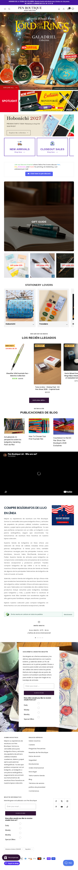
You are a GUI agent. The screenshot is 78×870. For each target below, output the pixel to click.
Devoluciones (34, 764)
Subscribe (39, 693)
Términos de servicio (36, 783)
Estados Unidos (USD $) (13, 849)
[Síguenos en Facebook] (56, 801)
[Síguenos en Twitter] (61, 801)
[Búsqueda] (9, 9)
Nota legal (33, 772)
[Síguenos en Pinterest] (56, 807)
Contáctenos (34, 791)
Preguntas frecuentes (37, 748)
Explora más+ (39, 400)
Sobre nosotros (34, 741)
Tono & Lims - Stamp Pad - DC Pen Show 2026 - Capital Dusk (47, 388)
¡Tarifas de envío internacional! (39, 633)
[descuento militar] (63, 515)
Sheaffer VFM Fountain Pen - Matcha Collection (17, 374)
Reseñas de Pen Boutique (38, 752)
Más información (68, 614)
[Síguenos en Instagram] (67, 801)
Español (28, 849)
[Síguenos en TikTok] (67, 807)
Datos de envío (34, 756)
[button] (59, 9)
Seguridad (32, 760)
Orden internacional (36, 768)
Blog (30, 779)
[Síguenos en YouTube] (61, 807)
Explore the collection (18, 133)
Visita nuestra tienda (37, 775)
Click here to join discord (40, 174)
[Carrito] (68, 9)
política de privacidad (37, 787)
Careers (32, 745)
